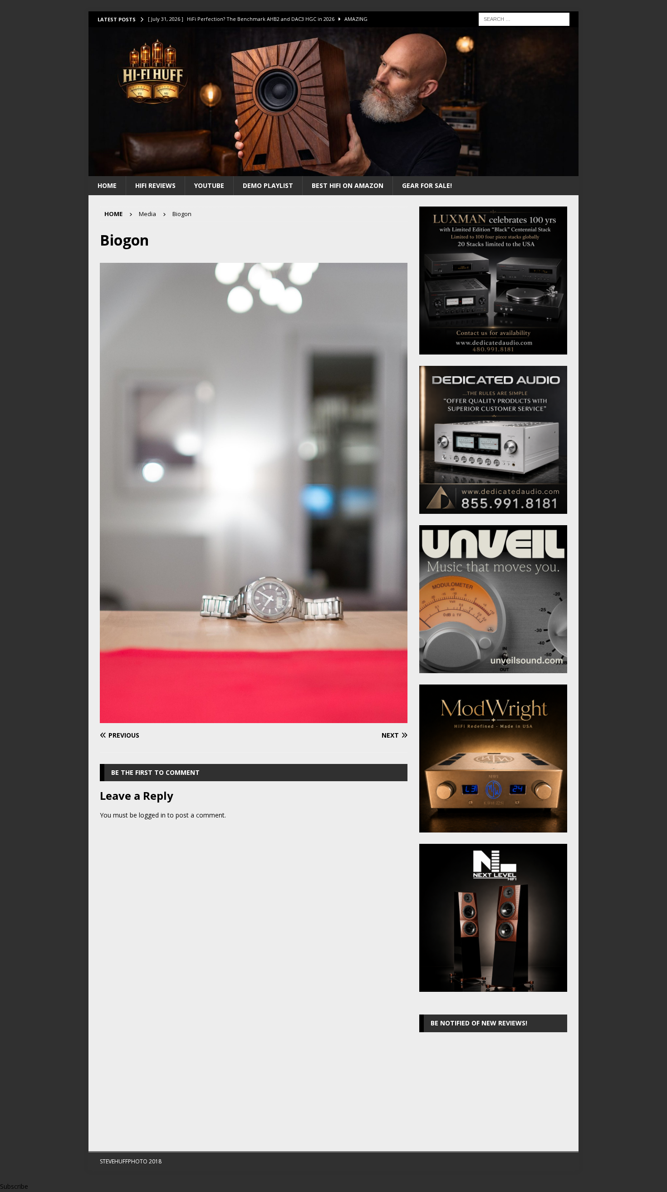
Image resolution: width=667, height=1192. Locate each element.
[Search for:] (524, 18)
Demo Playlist (268, 185)
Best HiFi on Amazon (347, 185)
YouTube (209, 185)
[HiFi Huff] (333, 170)
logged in (152, 815)
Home (107, 185)
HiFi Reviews (155, 185)
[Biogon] (253, 718)
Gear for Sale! (427, 185)
